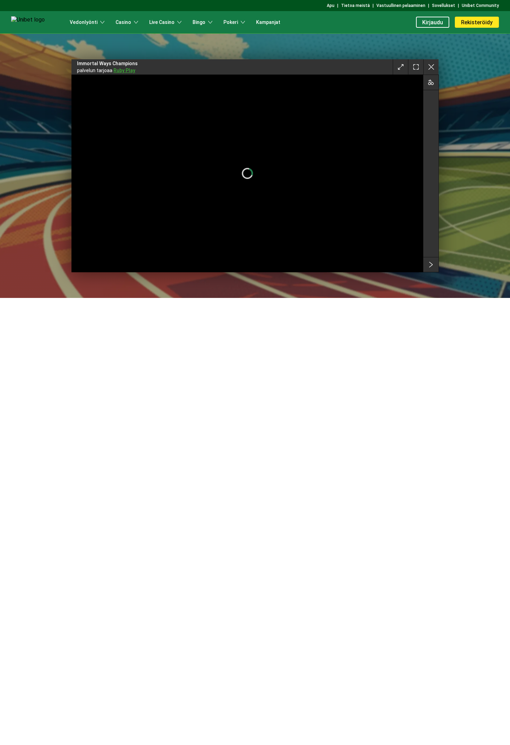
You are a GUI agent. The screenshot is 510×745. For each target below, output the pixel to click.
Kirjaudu (432, 22)
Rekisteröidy (477, 22)
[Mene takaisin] (431, 67)
